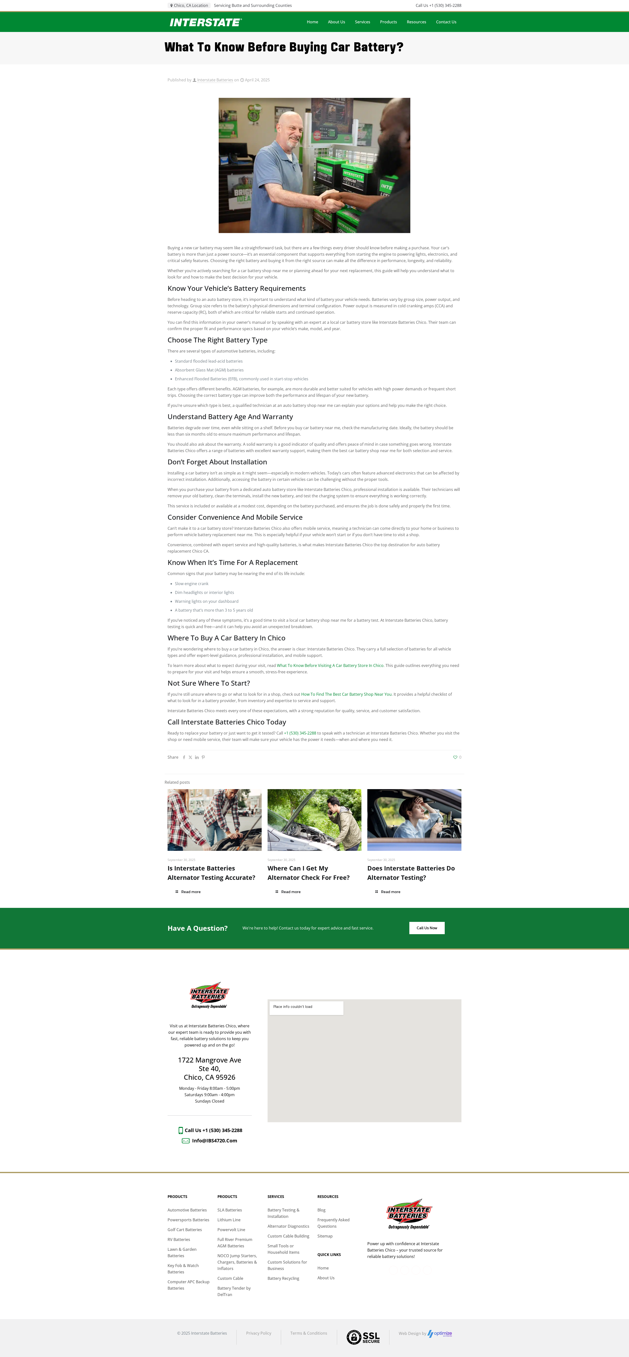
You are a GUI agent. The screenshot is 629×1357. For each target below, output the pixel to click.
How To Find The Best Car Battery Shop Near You (346, 694)
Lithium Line (229, 1220)
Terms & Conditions (308, 1333)
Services (276, 1196)
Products (177, 1196)
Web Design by (413, 1333)
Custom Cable (230, 1278)
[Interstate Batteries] (206, 22)
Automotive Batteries (187, 1210)
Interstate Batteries (215, 80)
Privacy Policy (258, 1333)
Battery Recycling (283, 1278)
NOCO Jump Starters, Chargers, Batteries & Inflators (237, 1262)
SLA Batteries (229, 1210)
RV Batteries (179, 1239)
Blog (321, 1210)
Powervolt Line (231, 1229)
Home (323, 1268)
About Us (326, 1278)
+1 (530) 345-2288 (300, 733)
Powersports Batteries (188, 1220)
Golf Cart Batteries (185, 1229)
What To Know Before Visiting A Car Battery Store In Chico (330, 665)
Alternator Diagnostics (288, 1226)
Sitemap (325, 1236)
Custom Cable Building (288, 1236)
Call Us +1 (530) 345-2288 (438, 5)
